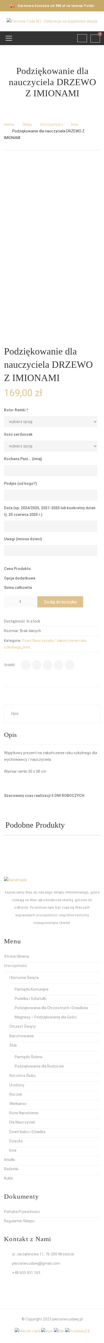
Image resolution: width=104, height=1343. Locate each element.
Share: (10, 665)
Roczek (15, 1094)
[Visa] (47, 1331)
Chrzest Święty (22, 1026)
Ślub (13, 1045)
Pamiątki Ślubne (28, 1057)
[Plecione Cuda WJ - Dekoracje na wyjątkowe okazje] (52, 21)
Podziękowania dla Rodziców (39, 1066)
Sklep (27, 124)
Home (9, 124)
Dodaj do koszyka (60, 601)
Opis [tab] (15, 713)
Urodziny (16, 1085)
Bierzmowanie (21, 1036)
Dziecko (16, 1141)
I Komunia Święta (24, 977)
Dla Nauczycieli (22, 1122)
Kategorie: (12, 640)
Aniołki (9, 1160)
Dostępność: (15, 621)
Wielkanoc (18, 1104)
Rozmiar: (11, 631)
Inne (74, 124)
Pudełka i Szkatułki (30, 998)
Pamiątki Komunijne (32, 989)
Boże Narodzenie (23, 1113)
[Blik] (59, 1331)
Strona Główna (16, 956)
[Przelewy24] (77, 1331)
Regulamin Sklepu (19, 1221)
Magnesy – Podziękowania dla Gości (46, 1017)
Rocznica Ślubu (22, 1075)
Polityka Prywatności (22, 1212)
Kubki (8, 1178)
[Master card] (27, 1331)
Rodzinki (11, 1169)
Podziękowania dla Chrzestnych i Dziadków (51, 1008)
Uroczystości (51, 124)
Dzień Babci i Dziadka (27, 1132)
